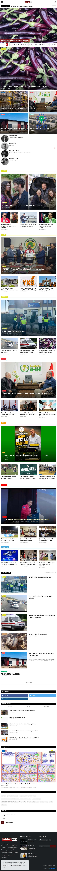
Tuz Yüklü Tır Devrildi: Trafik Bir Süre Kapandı (9, 351)
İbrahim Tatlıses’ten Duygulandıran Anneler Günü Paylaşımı (8, 226)
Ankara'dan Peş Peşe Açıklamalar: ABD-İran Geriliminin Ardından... (47, 414)
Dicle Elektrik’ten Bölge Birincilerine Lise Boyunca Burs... (9, 289)
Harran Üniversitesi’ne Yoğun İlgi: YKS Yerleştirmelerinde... (46, 289)
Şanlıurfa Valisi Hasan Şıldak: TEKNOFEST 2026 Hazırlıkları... (28, 563)
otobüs (50, 801)
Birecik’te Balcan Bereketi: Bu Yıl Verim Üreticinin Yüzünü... (47, 351)
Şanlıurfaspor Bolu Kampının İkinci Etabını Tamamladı (8, 477)
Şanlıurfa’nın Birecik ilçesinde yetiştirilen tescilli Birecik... (22, 710)
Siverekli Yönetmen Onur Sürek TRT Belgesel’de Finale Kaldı (28, 225)
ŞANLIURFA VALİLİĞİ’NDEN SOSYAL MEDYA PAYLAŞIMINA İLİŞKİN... (24, 731)
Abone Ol (53, 846)
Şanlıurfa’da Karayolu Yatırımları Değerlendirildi (15, 784)
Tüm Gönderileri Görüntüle (49, 572)
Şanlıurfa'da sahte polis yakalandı (40, 577)
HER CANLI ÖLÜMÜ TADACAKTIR (32, 840)
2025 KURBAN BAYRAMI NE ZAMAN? (9, 801)
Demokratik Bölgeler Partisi (29, 796)
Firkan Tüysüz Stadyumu (32, 801)
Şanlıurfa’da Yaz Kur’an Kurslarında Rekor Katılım (26, 539)
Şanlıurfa (4, 297)
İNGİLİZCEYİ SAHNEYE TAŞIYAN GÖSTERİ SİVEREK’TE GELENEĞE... (47, 564)
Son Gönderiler (6, 572)
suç (39, 799)
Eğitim (3, 234)
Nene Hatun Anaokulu (43, 801)
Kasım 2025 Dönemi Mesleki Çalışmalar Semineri (11, 799)
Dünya (3, 359)
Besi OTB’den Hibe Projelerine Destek (19, 6)
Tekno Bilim (5, 547)
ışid (2, 804)
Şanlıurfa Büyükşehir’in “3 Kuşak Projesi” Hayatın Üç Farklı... (47, 539)
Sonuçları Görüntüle (9, 822)
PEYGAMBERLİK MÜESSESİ (10, 674)
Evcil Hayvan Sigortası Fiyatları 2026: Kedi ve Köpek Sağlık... (32, 856)
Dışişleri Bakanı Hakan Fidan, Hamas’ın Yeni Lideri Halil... (8, 413)
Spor (3, 423)
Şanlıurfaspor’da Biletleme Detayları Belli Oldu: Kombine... (27, 477)
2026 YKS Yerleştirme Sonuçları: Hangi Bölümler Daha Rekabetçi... (28, 289)
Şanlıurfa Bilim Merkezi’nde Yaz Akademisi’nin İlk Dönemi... (32, 848)
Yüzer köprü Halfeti (27, 799)
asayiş (20, 796)
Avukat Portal (52, 868)
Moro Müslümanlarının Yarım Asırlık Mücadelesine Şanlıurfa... (28, 413)
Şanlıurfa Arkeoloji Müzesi (12, 796)
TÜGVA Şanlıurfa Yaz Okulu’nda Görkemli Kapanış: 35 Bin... (9, 539)
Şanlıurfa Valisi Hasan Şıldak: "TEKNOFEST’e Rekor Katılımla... (9, 563)
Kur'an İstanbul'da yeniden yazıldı (17, 717)
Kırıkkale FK (34, 799)
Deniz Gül (3, 796)
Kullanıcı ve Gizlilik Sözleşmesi (49, 865)
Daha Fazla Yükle (28, 682)
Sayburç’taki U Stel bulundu (38, 634)
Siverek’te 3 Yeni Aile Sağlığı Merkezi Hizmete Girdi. (41, 654)
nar (5, 804)
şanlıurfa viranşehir (21, 801)
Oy (2, 822)
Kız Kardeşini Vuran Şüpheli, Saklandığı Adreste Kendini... (27, 351)
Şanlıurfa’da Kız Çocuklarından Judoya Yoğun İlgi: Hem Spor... (47, 477)
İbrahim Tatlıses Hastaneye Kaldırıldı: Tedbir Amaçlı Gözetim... (46, 226)
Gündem (4, 485)
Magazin (4, 170)
